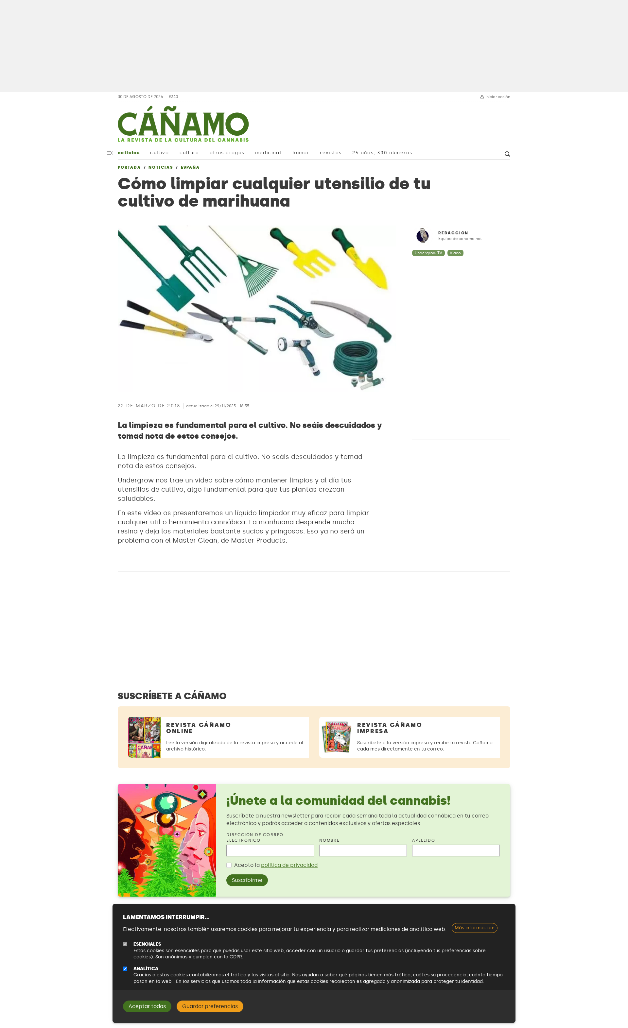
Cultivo (159, 153)
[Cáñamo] (183, 127)
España (190, 167)
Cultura (189, 153)
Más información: (475, 928)
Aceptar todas (147, 1006)
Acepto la (276, 865)
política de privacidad (289, 865)
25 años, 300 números (382, 153)
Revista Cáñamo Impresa (390, 728)
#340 (173, 97)
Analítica (145, 968)
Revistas (330, 153)
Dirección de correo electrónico (255, 838)
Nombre (329, 840)
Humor (300, 153)
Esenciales (147, 944)
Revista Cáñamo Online (199, 728)
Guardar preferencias (210, 1006)
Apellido (423, 840)
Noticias (129, 153)
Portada (129, 167)
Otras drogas (227, 153)
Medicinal (268, 153)
